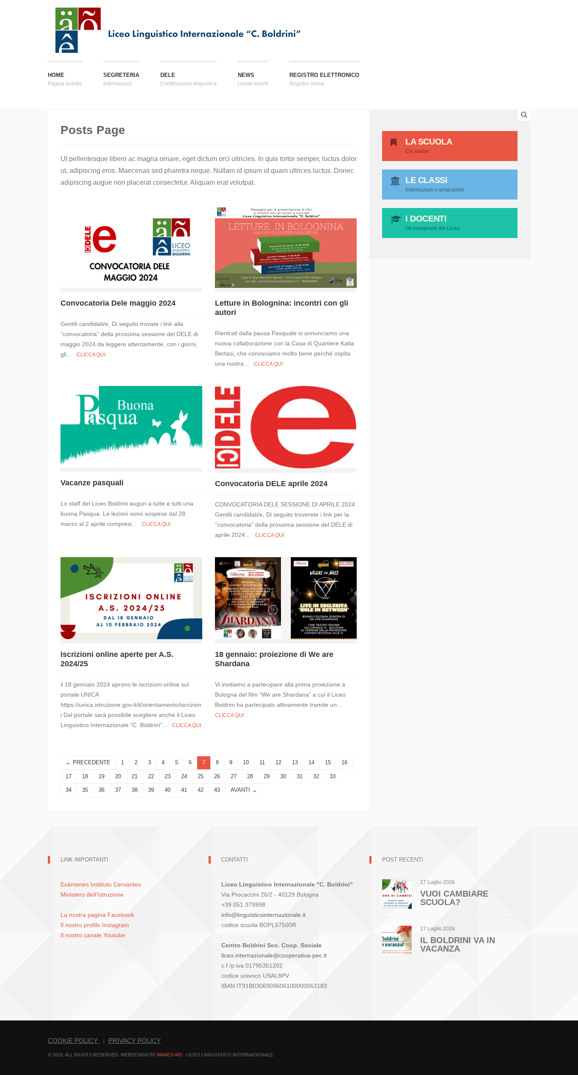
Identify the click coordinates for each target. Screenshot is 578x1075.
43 (217, 790)
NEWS (253, 79)
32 (316, 776)
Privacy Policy (134, 1040)
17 (69, 776)
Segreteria (121, 79)
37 (118, 790)
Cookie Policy (73, 1040)
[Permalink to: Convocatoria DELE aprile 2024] (286, 426)
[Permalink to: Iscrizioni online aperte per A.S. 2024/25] (131, 597)
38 (135, 790)
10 (246, 762)
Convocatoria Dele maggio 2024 (118, 303)
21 (135, 776)
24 (184, 776)
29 (267, 776)
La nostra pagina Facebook (97, 914)
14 (311, 762)
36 (102, 790)
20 (118, 776)
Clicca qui (91, 355)
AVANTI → (244, 790)
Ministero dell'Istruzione (92, 894)
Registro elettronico (324, 79)
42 (201, 790)
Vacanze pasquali (92, 483)
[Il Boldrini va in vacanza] (397, 940)
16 (344, 762)
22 (151, 776)
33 (333, 776)
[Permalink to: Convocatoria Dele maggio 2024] (131, 246)
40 (168, 790)
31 (300, 776)
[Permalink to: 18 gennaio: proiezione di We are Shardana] (286, 597)
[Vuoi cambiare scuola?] (397, 893)
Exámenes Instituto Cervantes (101, 884)
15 (328, 762)
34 (69, 790)
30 (283, 776)
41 (184, 790)
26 (217, 776)
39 (151, 790)
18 (85, 776)
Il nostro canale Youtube (93, 935)
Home (65, 79)
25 (201, 776)
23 (168, 776)
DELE (188, 79)
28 (250, 776)
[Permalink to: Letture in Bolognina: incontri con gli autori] (286, 246)
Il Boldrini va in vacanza (457, 944)
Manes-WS (169, 1054)
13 (295, 762)
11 (262, 762)
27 (234, 776)
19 (102, 776)
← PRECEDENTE (88, 762)
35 (85, 790)
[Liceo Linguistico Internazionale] (178, 29)
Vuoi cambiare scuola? (454, 897)
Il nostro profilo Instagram (95, 925)
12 (278, 762)
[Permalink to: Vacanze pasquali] (131, 425)
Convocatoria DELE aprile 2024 (271, 483)
